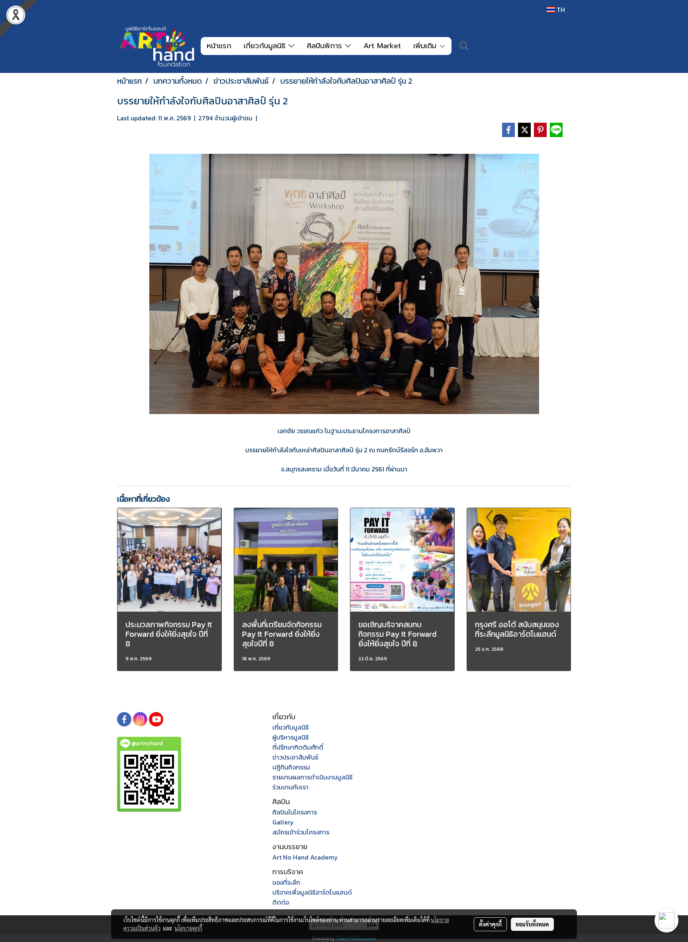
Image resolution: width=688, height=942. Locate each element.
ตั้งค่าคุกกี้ (490, 924)
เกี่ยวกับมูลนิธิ (266, 45)
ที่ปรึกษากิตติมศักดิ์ (297, 747)
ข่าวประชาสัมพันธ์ (295, 757)
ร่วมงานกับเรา (290, 787)
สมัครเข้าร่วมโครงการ (300, 832)
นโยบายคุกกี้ (188, 928)
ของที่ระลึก (286, 882)
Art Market (382, 45)
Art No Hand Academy (305, 857)
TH (560, 9)
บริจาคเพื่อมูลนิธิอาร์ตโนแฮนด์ (312, 892)
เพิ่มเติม (426, 45)
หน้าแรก (219, 45)
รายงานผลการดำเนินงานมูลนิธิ (312, 777)
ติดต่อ (280, 902)
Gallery (283, 822)
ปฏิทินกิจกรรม (291, 767)
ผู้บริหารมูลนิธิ (290, 737)
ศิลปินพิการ (326, 45)
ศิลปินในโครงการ (294, 812)
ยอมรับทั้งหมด (532, 924)
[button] (464, 45)
